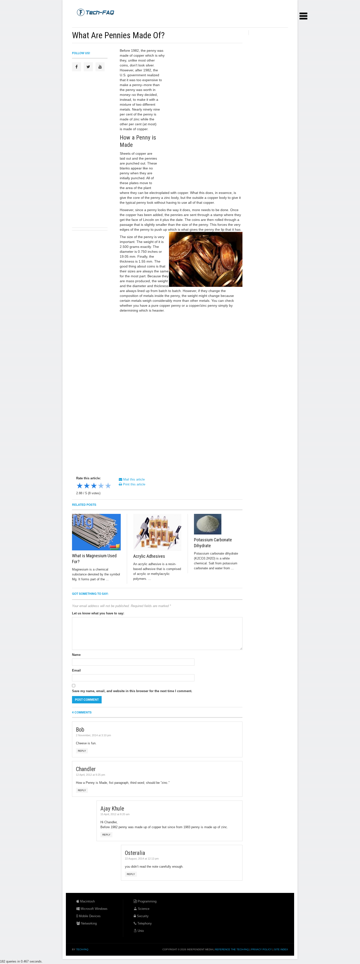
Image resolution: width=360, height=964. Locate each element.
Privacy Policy (261, 949)
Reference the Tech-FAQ (232, 949)
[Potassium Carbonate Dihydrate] (218, 524)
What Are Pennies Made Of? (118, 35)
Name (76, 655)
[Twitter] (88, 66)
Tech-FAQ (82, 949)
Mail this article (133, 479)
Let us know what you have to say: (98, 613)
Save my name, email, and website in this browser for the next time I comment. (132, 691)
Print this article (133, 484)
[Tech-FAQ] (95, 12)
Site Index (281, 949)
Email (76, 670)
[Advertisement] (161, 22)
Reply (82, 750)
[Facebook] (76, 66)
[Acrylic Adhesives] (157, 532)
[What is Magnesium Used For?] (96, 532)
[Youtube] (100, 66)
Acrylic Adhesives (149, 556)
